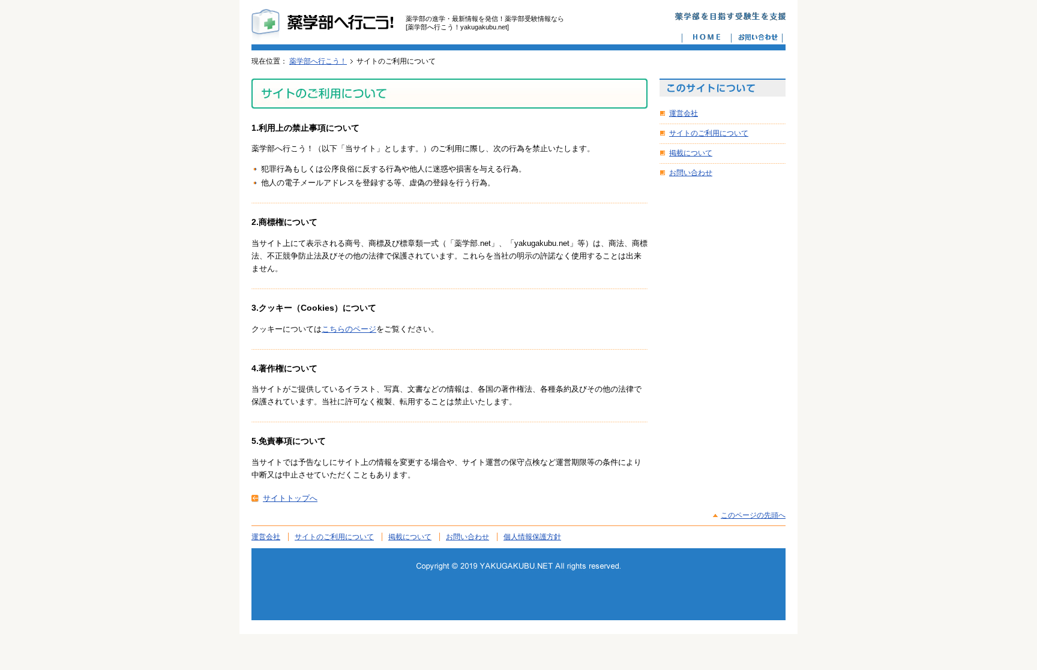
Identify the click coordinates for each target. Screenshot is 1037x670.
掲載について (690, 153)
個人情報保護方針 (532, 537)
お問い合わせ (690, 173)
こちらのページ (349, 329)
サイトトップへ (290, 498)
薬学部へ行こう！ (318, 61)
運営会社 (683, 113)
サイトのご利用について (708, 133)
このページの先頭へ (753, 515)
